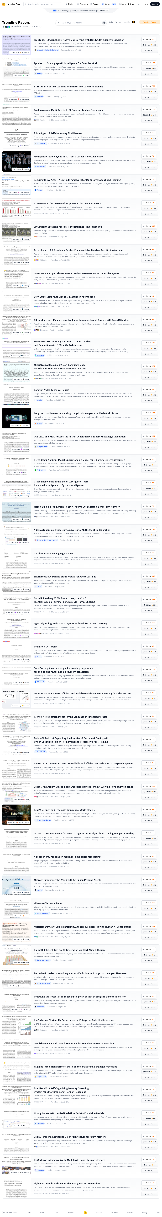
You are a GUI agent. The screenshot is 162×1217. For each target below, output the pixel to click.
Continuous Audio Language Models (53, 553)
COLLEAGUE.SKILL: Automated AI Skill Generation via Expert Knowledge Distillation (80, 436)
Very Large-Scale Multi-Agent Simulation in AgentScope (64, 296)
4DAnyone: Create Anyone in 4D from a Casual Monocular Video (68, 156)
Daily (111, 22)
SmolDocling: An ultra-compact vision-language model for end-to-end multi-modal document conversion (63, 669)
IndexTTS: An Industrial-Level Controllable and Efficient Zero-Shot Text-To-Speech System (83, 763)
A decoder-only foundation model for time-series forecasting (67, 856)
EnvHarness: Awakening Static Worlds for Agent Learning (65, 576)
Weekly (118, 22)
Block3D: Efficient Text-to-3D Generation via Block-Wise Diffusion (69, 949)
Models (71, 4)
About (57, 1212)
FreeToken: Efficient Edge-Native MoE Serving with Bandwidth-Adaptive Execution (79, 39)
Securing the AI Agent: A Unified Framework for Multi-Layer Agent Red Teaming (77, 179)
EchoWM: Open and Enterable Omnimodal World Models (64, 809)
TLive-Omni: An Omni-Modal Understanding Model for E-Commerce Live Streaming (79, 459)
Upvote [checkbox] (150, 39)
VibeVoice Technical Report (49, 903)
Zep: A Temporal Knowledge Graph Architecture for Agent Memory (70, 1136)
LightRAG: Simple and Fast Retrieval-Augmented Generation (67, 1183)
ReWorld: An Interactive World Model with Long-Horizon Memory (69, 1159)
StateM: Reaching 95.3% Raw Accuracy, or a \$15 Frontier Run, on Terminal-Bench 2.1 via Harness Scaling (64, 600)
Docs (123, 4)
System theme (11, 1212)
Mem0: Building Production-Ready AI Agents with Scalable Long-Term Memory (77, 506)
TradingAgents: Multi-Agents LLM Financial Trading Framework (68, 110)
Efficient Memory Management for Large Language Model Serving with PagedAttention (81, 320)
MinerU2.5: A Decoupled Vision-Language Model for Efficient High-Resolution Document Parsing (60, 366)
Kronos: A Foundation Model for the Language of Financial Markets (70, 716)
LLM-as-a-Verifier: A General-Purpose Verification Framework (67, 203)
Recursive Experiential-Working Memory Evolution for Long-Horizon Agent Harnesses (81, 973)
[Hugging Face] (85, 1212)
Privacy (42, 1212)
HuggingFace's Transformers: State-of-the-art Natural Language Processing (75, 1066)
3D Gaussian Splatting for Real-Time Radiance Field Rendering (68, 226)
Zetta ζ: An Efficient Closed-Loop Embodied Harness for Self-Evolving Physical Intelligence (83, 786)
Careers (71, 1212)
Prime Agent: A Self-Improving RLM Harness (58, 133)
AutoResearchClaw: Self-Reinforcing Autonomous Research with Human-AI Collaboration (83, 926)
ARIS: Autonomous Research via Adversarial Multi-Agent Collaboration (72, 529)
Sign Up (155, 4)
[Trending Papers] (133, 22)
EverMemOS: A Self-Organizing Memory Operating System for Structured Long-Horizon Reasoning (61, 1090)
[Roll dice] (104, 22)
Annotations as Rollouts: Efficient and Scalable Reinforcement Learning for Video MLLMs (82, 693)
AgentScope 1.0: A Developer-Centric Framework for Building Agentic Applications (78, 250)
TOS (29, 1212)
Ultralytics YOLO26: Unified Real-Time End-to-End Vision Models (69, 1113)
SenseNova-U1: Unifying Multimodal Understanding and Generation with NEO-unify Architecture (62, 343)
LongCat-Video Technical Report (51, 389)
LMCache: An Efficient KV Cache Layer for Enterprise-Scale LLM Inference (74, 1020)
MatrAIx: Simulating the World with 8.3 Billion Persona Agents (67, 879)
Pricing (131, 4)
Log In (145, 4)
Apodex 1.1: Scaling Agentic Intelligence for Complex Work (65, 63)
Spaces (96, 4)
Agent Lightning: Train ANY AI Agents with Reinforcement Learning (70, 623)
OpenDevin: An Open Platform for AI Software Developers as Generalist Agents (76, 273)
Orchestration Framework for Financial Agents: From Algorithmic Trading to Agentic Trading (84, 833)
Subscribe (104, 10)
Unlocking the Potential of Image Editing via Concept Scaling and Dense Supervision (80, 996)
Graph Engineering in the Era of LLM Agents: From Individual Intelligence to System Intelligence (61, 483)
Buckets (110, 4)
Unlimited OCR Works (46, 646)
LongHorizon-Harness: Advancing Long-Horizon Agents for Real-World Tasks (76, 413)
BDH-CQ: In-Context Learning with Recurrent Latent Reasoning (68, 86)
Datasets (84, 4)
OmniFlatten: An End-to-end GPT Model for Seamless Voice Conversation (74, 1043)
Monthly (127, 22)
